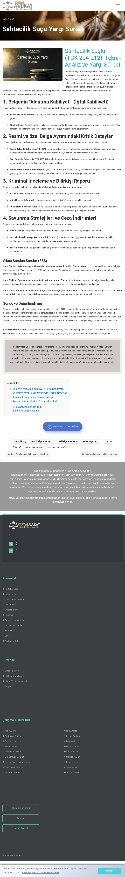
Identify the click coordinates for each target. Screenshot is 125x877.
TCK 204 (108, 441)
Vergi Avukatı (72, 767)
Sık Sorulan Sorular (14, 625)
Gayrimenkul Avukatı (14, 767)
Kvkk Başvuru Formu (14, 676)
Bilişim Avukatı (12, 746)
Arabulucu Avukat (13, 736)
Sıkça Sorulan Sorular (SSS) (27, 407)
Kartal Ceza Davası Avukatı (65, 426)
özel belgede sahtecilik (68, 441)
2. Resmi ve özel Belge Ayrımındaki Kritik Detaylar (38, 393)
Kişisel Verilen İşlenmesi (16, 681)
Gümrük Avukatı (12, 772)
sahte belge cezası (91, 441)
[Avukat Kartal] (24, 527)
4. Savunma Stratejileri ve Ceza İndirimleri (33, 401)
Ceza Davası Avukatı (14, 757)
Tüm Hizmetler (72, 772)
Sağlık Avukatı (73, 751)
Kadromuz (10, 630)
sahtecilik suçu (20, 441)
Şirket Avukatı (72, 762)
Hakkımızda (10, 594)
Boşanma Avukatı (13, 751)
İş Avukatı (70, 741)
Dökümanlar (10, 604)
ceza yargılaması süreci (57, 447)
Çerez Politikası (12, 671)
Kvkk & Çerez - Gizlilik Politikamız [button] (40, 872)
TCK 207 (17, 447)
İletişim (8, 686)
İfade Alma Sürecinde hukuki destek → (99, 454)
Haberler (9, 615)
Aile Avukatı (10, 731)
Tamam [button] (109, 871)
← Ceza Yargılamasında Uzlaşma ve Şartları (28, 454)
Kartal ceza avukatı (33, 447)
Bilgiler (8, 636)
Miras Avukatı (72, 746)
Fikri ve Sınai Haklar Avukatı (18, 762)
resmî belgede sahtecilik (42, 441)
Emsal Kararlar (12, 610)
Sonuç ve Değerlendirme (26, 410)
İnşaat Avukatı (73, 736)
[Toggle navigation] (118, 3)
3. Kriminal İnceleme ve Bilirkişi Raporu (32, 397)
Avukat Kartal (11, 641)
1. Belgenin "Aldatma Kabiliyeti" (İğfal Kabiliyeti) (36, 389)
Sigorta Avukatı (73, 757)
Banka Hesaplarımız (14, 620)
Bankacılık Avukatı (13, 741)
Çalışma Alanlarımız (14, 599)
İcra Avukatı (71, 731)
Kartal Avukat (11, 589)
